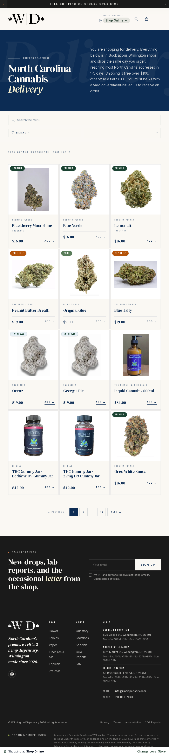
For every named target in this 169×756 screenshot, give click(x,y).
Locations (82, 638)
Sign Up (148, 564)
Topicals (54, 664)
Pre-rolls (54, 671)
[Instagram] (12, 674)
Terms (117, 722)
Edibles (54, 638)
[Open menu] (157, 19)
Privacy (104, 722)
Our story (82, 631)
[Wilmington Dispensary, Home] (26, 19)
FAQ (78, 664)
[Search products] (136, 19)
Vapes (53, 645)
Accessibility (133, 722)
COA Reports (153, 722)
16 (101, 512)
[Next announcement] (165, 4)
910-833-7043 (124, 697)
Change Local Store (151, 751)
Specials (81, 645)
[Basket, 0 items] (146, 19)
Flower (53, 631)
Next (116, 512)
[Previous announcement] (3, 4)
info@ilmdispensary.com (130, 691)
